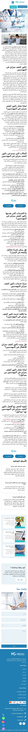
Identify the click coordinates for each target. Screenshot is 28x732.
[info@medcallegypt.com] (25, 713)
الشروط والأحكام (22, 694)
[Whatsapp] (3, 718)
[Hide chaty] (3, 728)
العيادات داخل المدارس (9, 518)
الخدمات (24, 675)
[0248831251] (25, 720)
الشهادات (24, 681)
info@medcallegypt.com (17, 713)
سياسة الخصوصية (22, 697)
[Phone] (3, 714)
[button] (13, 2)
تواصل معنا (23, 684)
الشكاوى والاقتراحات (21, 691)
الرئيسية (24, 669)
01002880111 (20, 716)
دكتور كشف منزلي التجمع (21, 341)
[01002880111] (25, 716)
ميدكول (24, 437)
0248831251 (20, 720)
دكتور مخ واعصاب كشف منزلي (20, 150)
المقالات (24, 678)
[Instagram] (3, 721)
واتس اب (8, 205)
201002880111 (7, 419)
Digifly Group (10, 730)
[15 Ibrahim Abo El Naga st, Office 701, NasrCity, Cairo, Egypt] (25, 709)
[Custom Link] (3, 725)
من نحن (24, 672)
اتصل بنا (20, 205)
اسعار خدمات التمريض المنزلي (13, 246)
